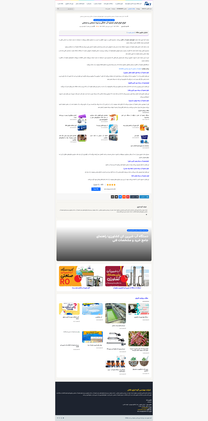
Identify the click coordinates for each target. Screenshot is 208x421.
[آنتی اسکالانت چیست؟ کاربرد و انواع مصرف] (69, 309)
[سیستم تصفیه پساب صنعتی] (115, 313)
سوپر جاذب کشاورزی (69, 3)
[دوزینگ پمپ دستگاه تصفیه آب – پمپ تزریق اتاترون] (115, 361)
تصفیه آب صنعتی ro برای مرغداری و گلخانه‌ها (130, 69)
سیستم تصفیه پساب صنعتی (118, 326)
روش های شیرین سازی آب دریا (95, 345)
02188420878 (145, 408)
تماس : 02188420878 (121, 9)
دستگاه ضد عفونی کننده (108, 3)
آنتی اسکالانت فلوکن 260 (70, 125)
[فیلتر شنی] (144, 139)
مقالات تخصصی (131, 9)
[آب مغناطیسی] (92, 309)
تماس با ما (108, 9)
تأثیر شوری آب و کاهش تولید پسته (131, 125)
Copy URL (95, 189)
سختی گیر (89, 3)
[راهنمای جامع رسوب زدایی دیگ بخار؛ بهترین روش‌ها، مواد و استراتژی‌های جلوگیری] (82, 138)
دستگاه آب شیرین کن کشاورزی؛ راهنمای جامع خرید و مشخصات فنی (122, 238)
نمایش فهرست (130, 33)
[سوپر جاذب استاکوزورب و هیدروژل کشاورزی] (138, 361)
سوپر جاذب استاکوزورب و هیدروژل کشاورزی (140, 370)
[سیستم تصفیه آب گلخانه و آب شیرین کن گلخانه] (69, 337)
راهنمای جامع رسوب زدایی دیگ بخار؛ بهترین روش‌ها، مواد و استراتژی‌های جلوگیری (67, 138)
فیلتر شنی (136, 136)
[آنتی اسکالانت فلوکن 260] (82, 128)
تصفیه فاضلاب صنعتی (80, 3)
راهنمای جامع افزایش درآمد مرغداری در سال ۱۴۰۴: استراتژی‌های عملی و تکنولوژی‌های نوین (99, 118)
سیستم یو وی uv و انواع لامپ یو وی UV (116, 349)
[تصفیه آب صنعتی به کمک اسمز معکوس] (113, 138)
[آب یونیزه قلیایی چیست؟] (113, 129)
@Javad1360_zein (142, 410)
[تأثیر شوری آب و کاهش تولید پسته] (144, 128)
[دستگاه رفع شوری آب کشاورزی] (138, 309)
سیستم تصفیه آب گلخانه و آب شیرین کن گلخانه (69, 346)
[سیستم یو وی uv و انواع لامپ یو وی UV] (115, 339)
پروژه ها (138, 9)
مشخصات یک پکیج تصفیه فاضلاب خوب (139, 146)
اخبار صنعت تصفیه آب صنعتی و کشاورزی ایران (114, 16)
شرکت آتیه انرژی (124, 26)
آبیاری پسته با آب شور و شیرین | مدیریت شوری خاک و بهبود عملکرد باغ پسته (139, 349)
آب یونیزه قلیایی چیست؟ (102, 125)
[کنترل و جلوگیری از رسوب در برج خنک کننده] (82, 118)
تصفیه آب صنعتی (98, 3)
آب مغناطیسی (98, 317)
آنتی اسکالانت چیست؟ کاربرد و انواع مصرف (133, 3)
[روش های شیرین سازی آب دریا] (92, 337)
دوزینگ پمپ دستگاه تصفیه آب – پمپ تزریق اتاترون (116, 370)
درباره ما (113, 9)
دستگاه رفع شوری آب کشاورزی (141, 317)
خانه (126, 16)
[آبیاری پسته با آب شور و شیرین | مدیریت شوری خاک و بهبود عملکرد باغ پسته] (138, 338)
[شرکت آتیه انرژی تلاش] (148, 4)
